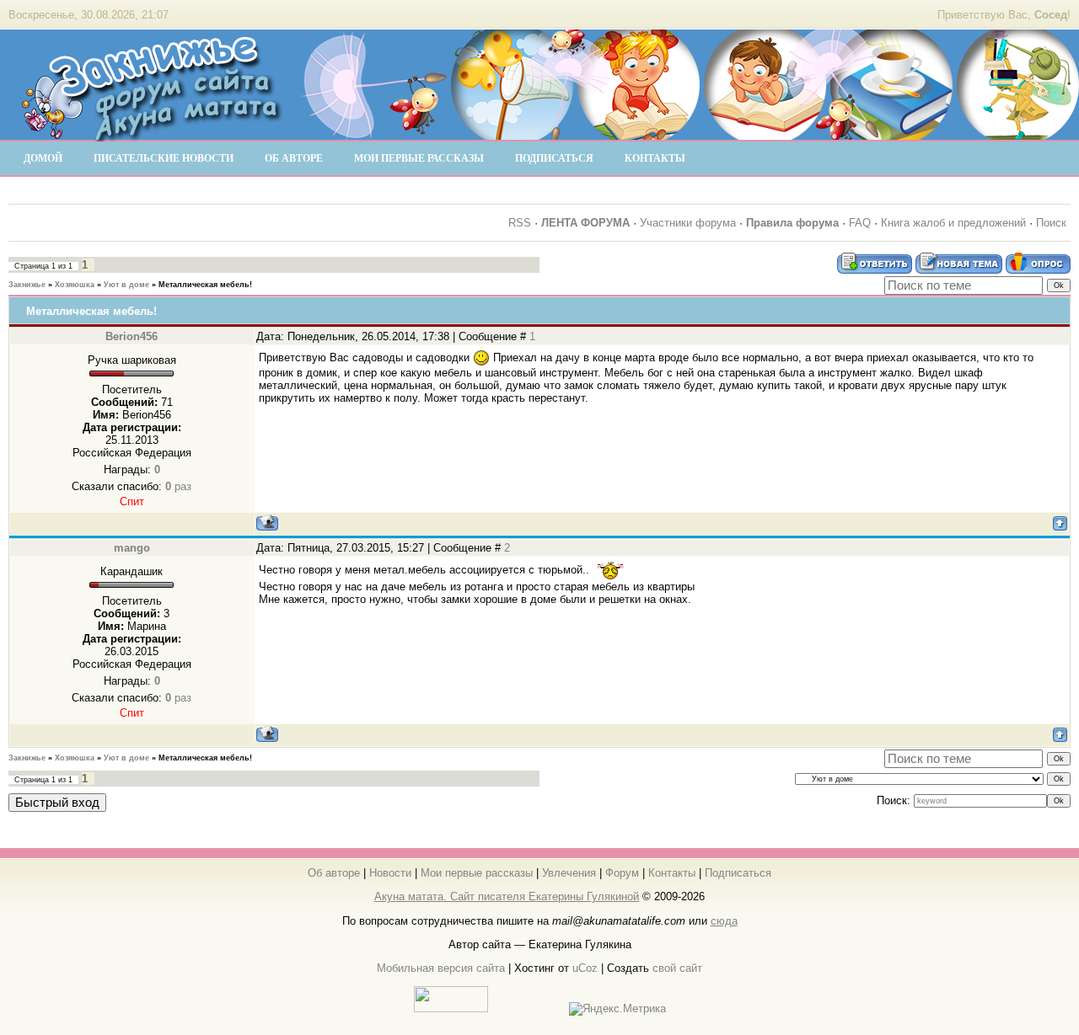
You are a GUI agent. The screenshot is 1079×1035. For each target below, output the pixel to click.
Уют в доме (126, 284)
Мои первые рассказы (477, 873)
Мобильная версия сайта (441, 968)
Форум (622, 873)
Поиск (1051, 222)
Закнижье (27, 284)
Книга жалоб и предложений (953, 222)
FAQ (860, 222)
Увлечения (569, 873)
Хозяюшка (74, 284)
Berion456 (131, 336)
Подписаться (738, 873)
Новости (390, 873)
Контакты (671, 873)
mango (132, 548)
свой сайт (677, 968)
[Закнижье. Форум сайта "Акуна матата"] (151, 134)
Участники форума (688, 222)
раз (178, 486)
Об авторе (334, 873)
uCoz (585, 968)
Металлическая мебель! (205, 284)
